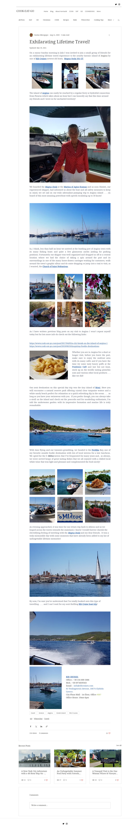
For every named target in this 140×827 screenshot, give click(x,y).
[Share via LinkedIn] (41, 726)
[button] (119, 20)
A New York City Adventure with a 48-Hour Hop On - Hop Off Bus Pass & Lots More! (34, 772)
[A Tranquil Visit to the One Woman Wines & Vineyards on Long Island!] (105, 758)
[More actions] (109, 35)
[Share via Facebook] (31, 726)
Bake (75, 20)
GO (37, 20)
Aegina (50, 713)
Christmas (46, 20)
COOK (57, 20)
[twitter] (116, 4)
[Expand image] (42, 76)
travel (33, 713)
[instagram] (119, 4)
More (110, 20)
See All (118, 745)
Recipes (66, 20)
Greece (41, 713)
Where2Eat (85, 20)
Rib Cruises (73, 713)
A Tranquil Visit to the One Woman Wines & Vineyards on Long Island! (105, 772)
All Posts (22, 20)
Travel (46, 719)
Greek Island (61, 713)
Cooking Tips (98, 20)
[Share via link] (47, 726)
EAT (30, 20)
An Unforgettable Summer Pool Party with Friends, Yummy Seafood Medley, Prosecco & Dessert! (69, 772)
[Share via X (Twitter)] (36, 726)
